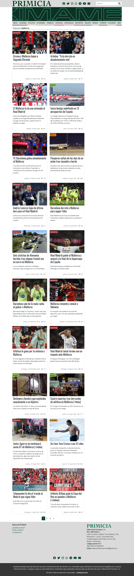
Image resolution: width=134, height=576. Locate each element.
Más (119, 23)
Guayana (22, 23)
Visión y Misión (17, 530)
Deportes (79, 23)
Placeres (112, 23)
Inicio (15, 23)
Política (31, 23)
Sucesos (59, 23)
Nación (88, 23)
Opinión (103, 23)
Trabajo (50, 23)
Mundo (95, 23)
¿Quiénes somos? (18, 528)
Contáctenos (17, 532)
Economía (41, 23)
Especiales (68, 23)
